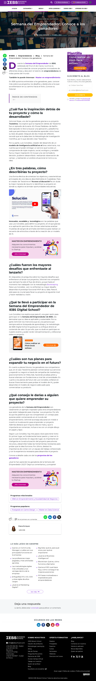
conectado (35, 608)
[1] (4, 72)
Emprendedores (25, 56)
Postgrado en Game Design (23, 510)
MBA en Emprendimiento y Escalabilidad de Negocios (35, 499)
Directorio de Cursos (56, 656)
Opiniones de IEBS (34, 656)
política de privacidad (83, 100)
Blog (38, 56)
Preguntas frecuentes (35, 654)
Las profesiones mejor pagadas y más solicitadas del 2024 (22, 560)
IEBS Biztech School (34, 641)
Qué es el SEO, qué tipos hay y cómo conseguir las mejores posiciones (48, 569)
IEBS (12, 56)
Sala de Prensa (33, 651)
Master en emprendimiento (48, 78)
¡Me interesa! (20, 254)
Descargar (50, 345)
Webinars (52, 654)
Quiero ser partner (77, 651)
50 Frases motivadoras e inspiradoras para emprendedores (48, 577)
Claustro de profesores (35, 644)
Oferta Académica (62, 2)
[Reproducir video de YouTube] (35, 204)
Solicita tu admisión (77, 646)
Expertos (52, 646)
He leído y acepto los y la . (79, 99)
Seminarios (53, 651)
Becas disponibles (77, 649)
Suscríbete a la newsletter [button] (36, 669)
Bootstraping (52, 285)
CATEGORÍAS (27, 8)
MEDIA (41, 8)
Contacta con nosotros (78, 644)
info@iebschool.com (16, 643)
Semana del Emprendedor (37, 63)
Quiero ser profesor (34, 664)
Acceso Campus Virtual (35, 659)
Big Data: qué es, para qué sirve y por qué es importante (48, 550)
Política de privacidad (83, 671)
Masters (52, 641)
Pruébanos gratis (80, 2)
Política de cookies (69, 671)
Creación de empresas (48, 19)
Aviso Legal (57, 671)
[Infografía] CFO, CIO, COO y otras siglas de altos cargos (22, 579)
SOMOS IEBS (68, 8)
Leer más (22, 530)
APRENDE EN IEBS (81, 8)
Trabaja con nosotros (34, 661)
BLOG (15, 8)
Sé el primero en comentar (27, 519)
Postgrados (53, 644)
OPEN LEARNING (54, 8)
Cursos (51, 649)
